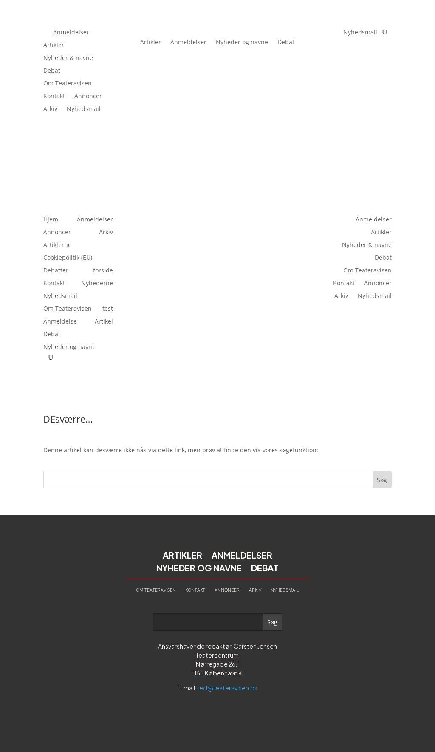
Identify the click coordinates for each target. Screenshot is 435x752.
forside (103, 270)
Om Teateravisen (67, 83)
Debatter (55, 270)
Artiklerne (57, 245)
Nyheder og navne (242, 42)
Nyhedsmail (84, 109)
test (107, 309)
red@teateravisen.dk (227, 688)
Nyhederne (97, 283)
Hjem (50, 219)
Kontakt (54, 96)
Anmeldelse (60, 321)
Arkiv (50, 109)
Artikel (104, 321)
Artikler (53, 45)
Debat (51, 71)
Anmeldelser (71, 32)
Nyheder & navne (68, 58)
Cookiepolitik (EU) (67, 258)
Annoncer (88, 96)
